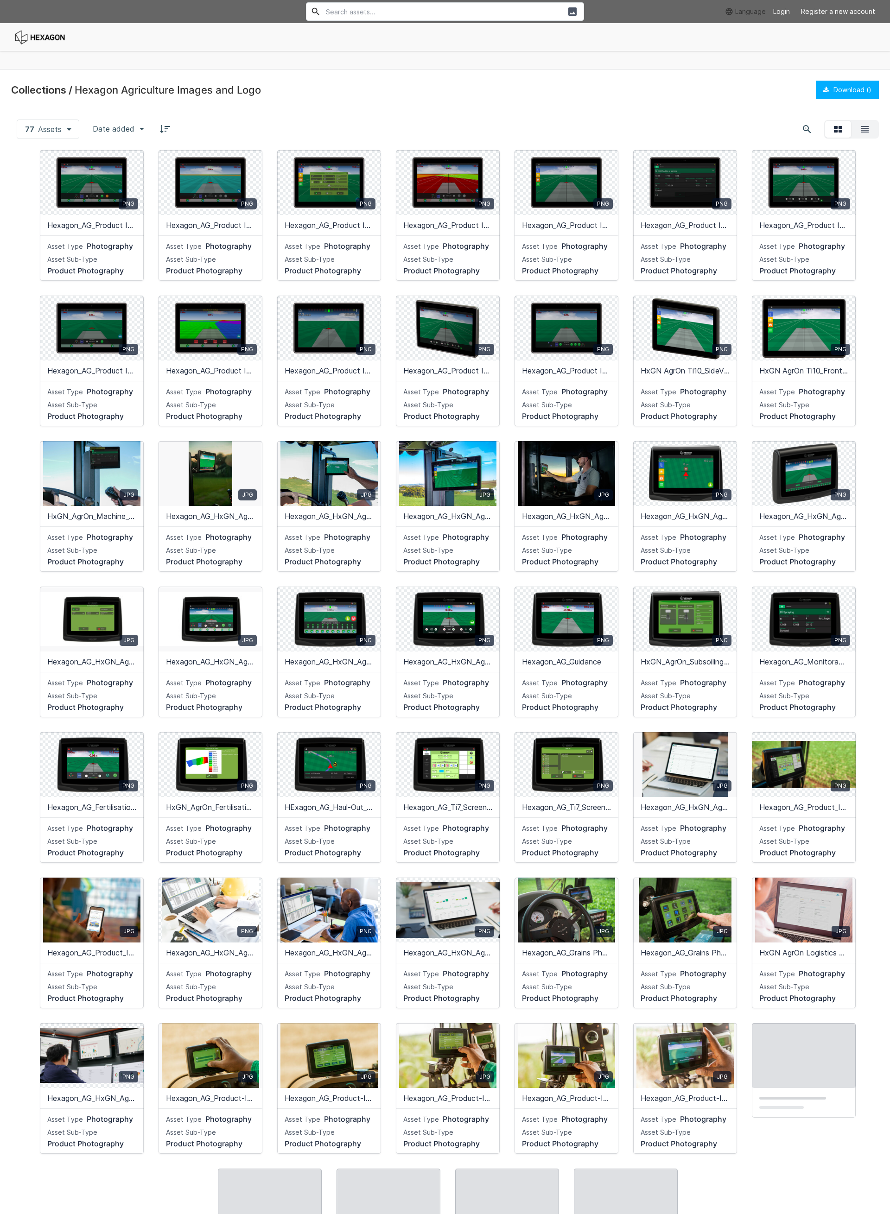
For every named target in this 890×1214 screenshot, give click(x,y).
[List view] (865, 129)
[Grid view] (838, 129)
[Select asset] (130, 163)
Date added (113, 128)
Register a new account (838, 11)
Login (781, 11)
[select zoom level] (807, 129)
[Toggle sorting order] (165, 129)
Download (851, 90)
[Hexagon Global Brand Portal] (40, 37)
